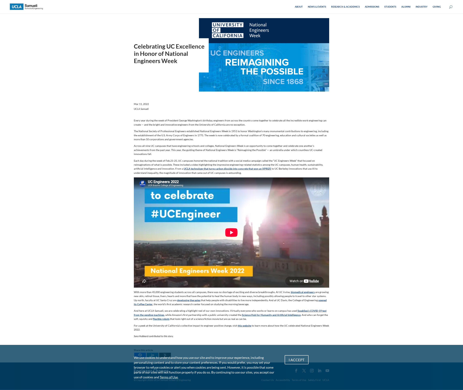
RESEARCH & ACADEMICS (345, 6)
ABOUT (299, 6)
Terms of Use (169, 377)
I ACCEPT (297, 360)
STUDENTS (390, 6)
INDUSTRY (422, 6)
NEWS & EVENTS (317, 6)
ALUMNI (406, 6)
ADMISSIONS (372, 6)
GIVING (437, 6)
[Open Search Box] (451, 7)
